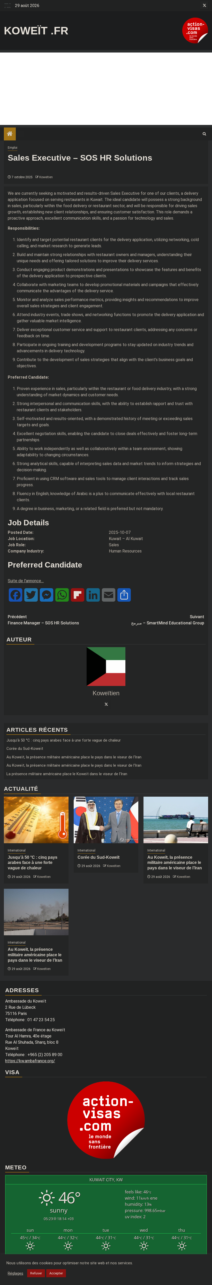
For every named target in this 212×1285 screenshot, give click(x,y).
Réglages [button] (15, 1273)
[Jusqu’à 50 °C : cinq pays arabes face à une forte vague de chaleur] (36, 820)
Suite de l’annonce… (26, 580)
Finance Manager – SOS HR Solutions (43, 619)
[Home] (10, 134)
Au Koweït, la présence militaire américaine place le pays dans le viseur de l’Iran (73, 757)
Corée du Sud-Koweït (24, 748)
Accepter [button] (56, 1273)
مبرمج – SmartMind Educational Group (167, 619)
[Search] (204, 134)
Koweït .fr (36, 31)
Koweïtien (46, 177)
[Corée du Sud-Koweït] (106, 820)
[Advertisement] (106, 89)
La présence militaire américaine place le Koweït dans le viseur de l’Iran (66, 774)
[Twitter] (106, 704)
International (17, 850)
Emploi (12, 148)
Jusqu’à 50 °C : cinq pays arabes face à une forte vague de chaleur (63, 740)
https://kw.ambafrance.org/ (30, 1060)
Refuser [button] (36, 1273)
